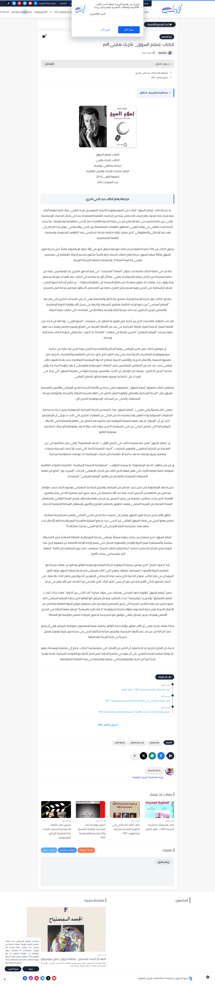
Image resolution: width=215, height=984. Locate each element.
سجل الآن (129, 29)
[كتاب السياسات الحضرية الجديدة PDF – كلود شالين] (159, 809)
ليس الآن (105, 29)
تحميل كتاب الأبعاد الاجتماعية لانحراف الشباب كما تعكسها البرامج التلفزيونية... (57, 831)
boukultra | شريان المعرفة (151, 978)
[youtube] (30, 3)
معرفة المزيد (13, 969)
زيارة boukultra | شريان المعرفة (148, 777)
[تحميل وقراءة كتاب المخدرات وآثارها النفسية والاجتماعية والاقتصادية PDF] (90, 809)
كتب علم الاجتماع (137, 742)
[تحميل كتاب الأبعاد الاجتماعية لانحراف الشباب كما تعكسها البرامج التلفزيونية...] (56, 809)
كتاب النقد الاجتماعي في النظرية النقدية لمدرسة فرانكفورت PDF (138, 701)
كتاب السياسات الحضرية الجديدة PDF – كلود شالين (145, 689)
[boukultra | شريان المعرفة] (172, 8)
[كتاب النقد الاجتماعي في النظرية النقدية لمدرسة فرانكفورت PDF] (125, 809)
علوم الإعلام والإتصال (21, 11)
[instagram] (31, 978)
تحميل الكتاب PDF (159, 77)
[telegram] (25, 3)
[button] (161, 755)
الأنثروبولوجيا (40, 11)
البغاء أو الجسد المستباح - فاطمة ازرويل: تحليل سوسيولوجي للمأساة (66, 959)
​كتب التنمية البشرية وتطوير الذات (70, 11)
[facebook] (36, 3)
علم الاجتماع (167, 37)
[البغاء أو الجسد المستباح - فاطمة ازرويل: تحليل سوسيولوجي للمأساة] (66, 929)
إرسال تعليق (163, 862)
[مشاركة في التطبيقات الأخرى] (134, 755)
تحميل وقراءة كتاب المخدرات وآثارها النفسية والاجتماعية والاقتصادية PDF (134, 712)
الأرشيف (63, 3)
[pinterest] (19, 3)
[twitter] (48, 978)
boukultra (163, 53)
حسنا (31, 969)
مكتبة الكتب (120, 742)
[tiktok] (9, 3)
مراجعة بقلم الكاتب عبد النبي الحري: (151, 73)
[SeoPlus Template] (190, 978)
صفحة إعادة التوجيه (47, 3)
